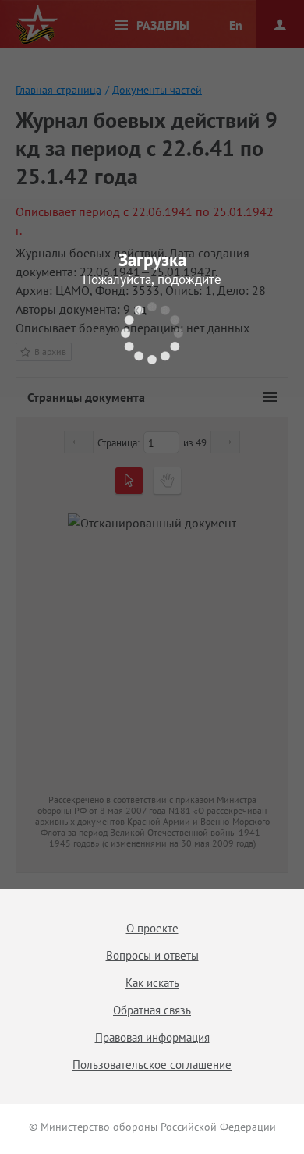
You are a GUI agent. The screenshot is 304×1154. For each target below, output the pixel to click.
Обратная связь (152, 1010)
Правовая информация (152, 1037)
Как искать (152, 982)
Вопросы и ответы (152, 955)
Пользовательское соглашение (152, 1064)
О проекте (152, 928)
